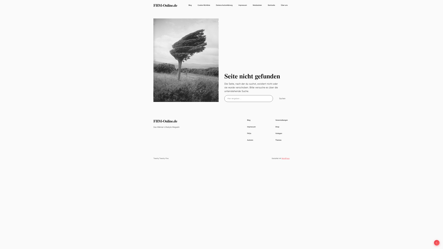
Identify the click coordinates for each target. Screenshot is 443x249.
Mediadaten (257, 5)
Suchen (282, 98)
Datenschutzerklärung (224, 5)
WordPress (286, 158)
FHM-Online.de (165, 5)
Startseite (271, 5)
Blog (190, 5)
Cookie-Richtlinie (204, 5)
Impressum (242, 5)
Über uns (284, 5)
